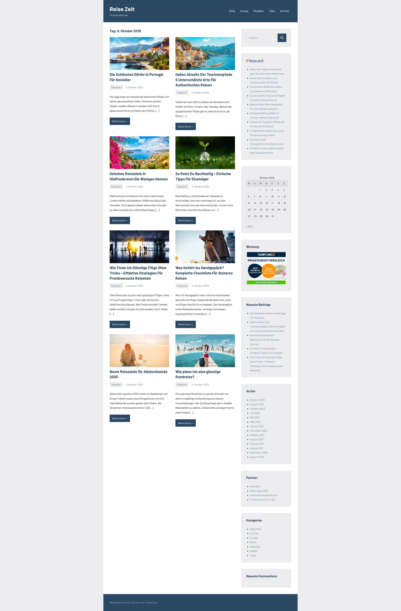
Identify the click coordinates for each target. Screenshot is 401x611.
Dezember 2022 (258, 430)
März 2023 (255, 421)
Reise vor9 (256, 60)
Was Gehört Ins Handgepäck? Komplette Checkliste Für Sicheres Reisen (204, 272)
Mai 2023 (255, 417)
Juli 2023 (255, 412)
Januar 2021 (256, 448)
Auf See (284, 10)
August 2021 (257, 439)
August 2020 (257, 456)
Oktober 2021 (257, 434)
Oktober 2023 (257, 408)
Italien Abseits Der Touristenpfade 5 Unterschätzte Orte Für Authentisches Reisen (203, 79)
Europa (244, 10)
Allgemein (255, 528)
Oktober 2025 (257, 399)
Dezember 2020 (258, 452)
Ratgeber (258, 10)
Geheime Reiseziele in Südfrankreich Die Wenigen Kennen (265, 339)
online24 (255, 486)
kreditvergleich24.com (262, 499)
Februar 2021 (257, 443)
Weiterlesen (119, 121)
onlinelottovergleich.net (263, 495)
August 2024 (257, 404)
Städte (253, 550)
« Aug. (249, 225)
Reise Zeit (122, 8)
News (232, 10)
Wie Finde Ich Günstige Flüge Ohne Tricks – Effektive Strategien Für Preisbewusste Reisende (138, 272)
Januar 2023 (257, 426)
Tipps (272, 10)
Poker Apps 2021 (259, 490)
